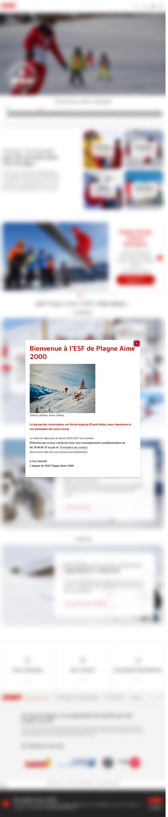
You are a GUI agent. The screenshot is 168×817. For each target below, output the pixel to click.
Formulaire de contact (73, 447)
